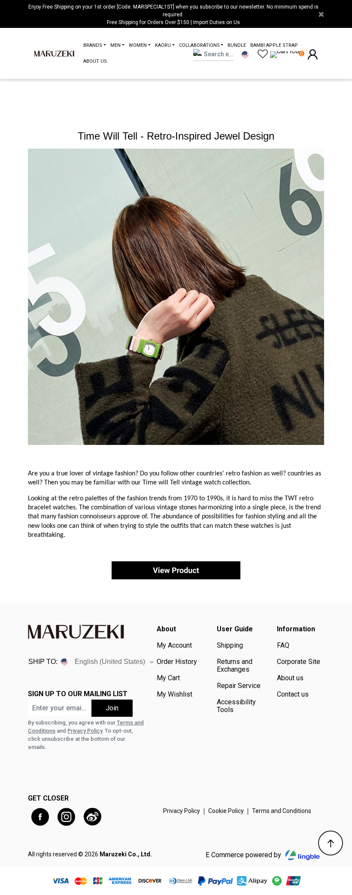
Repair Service (239, 686)
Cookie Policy (226, 810)
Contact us (293, 694)
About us (290, 678)
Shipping (230, 645)
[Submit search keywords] (215, 64)
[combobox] (213, 54)
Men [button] (115, 45)
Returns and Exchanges (234, 665)
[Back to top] (330, 843)
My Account (174, 645)
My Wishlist (174, 694)
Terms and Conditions (281, 810)
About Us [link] (95, 61)
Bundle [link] (237, 45)
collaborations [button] (199, 45)
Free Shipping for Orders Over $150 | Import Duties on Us (173, 22)
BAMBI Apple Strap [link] (274, 45)
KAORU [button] (163, 45)
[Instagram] (66, 817)
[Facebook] (40, 817)
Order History (177, 662)
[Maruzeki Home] (54, 53)
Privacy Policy (84, 731)
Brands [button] (92, 45)
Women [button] (138, 45)
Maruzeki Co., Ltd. (126, 854)
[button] (313, 54)
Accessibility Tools (236, 706)
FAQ (283, 645)
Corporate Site (298, 662)
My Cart (168, 678)
